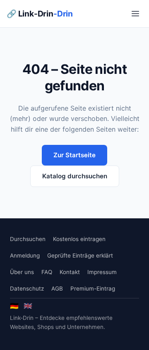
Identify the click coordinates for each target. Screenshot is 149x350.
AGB (57, 288)
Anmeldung (25, 255)
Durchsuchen (28, 239)
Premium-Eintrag (92, 288)
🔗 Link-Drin (40, 14)
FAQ (46, 272)
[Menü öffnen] (135, 14)
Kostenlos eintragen (79, 239)
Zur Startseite (74, 155)
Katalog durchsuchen (74, 176)
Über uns (22, 272)
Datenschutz (27, 288)
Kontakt (70, 272)
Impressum (102, 272)
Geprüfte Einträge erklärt (80, 255)
